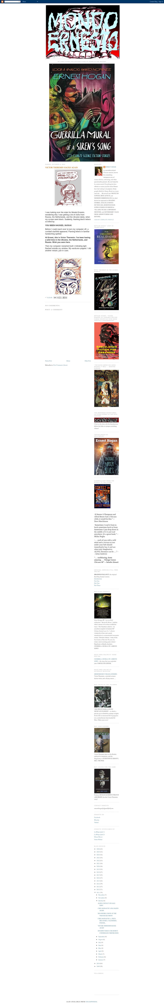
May (100, 948)
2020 (98, 866)
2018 (98, 872)
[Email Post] (55, 297)
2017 (98, 875)
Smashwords (91, 1002)
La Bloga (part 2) (99, 834)
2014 (98, 884)
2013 (98, 887)
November (101, 898)
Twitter (96, 822)
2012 (98, 889)
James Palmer (98, 839)
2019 (98, 869)
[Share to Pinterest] (66, 297)
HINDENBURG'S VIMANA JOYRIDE (105, 674)
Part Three (97, 585)
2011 (98, 892)
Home (68, 361)
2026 (98, 849)
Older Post (88, 361)
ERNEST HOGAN (111, 167)
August (100, 939)
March (100, 954)
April (100, 951)
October (101, 901)
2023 (98, 858)
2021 (98, 863)
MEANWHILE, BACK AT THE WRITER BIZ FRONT (107, 914)
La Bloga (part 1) (99, 832)
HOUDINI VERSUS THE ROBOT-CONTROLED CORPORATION (108, 932)
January (100, 960)
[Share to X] (62, 297)
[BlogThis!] (60, 297)
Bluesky (96, 820)
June (100, 945)
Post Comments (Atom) (60, 365)
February (101, 957)
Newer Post (48, 361)
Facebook (97, 817)
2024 (98, 855)
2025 (98, 852)
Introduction (98, 579)
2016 (98, 878)
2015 (98, 881)
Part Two (97, 583)
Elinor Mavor (98, 837)
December (101, 895)
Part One (96, 581)
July (99, 942)
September (101, 937)
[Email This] (57, 297)
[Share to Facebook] (64, 297)
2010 (98, 963)
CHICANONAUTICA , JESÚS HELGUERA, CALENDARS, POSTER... (107, 920)
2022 (98, 861)
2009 (98, 966)
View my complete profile (104, 219)
